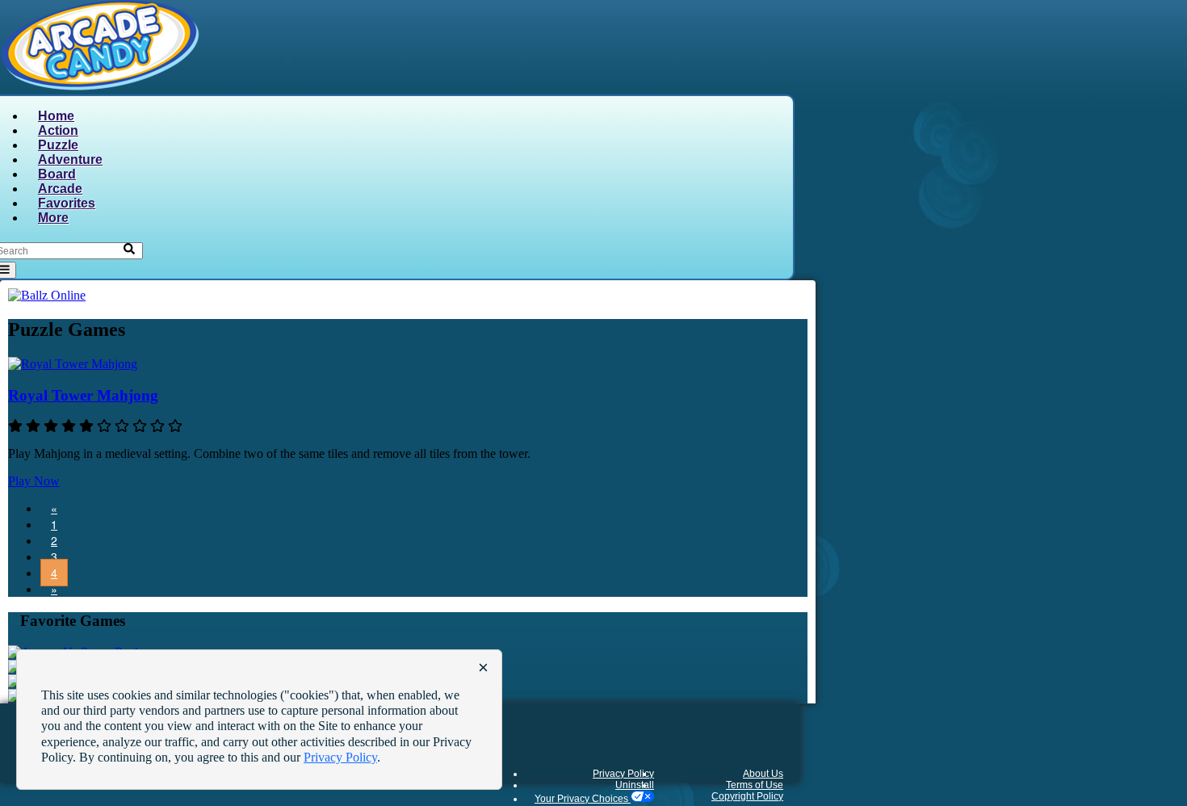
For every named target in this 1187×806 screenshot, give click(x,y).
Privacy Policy (623, 773)
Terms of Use (754, 785)
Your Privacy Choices (583, 798)
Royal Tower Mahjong (83, 395)
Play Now (34, 481)
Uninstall (634, 785)
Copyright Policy (747, 796)
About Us (763, 773)
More (53, 218)
